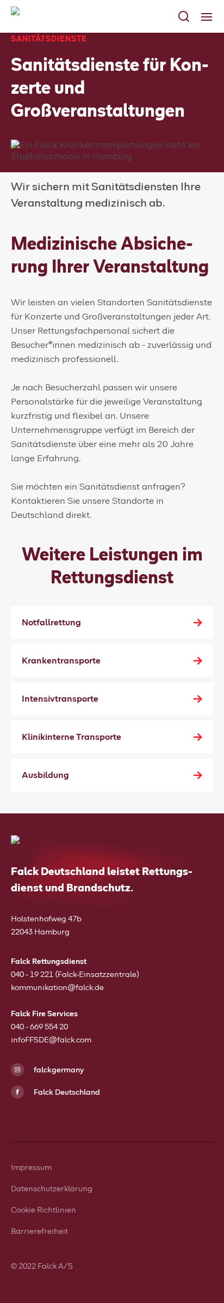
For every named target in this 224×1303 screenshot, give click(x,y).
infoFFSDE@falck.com (51, 1040)
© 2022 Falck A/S (42, 1266)
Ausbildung (45, 775)
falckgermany (58, 1070)
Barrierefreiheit (39, 1231)
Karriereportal (40, 186)
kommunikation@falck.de (57, 988)
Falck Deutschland (66, 1092)
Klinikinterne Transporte (71, 737)
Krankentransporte (61, 660)
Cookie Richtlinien (43, 1210)
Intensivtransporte (60, 699)
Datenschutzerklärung (51, 1189)
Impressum (31, 1168)
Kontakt (28, 208)
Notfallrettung (51, 622)
